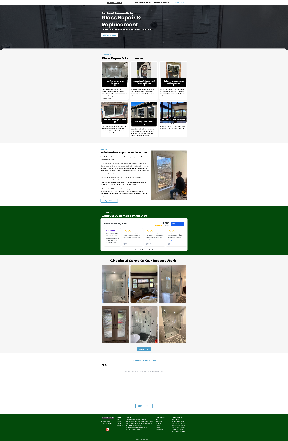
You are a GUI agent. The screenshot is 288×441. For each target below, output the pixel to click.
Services (142, 3)
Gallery (148, 3)
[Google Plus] (108, 429)
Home (136, 3)
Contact (166, 3)
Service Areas (157, 3)
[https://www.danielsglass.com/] (114, 3)
